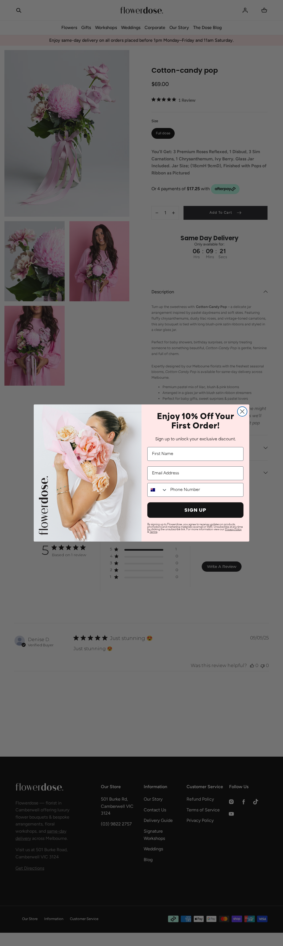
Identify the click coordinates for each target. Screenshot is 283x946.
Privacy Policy (233, 529)
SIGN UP (195, 509)
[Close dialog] (242, 411)
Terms (153, 532)
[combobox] (157, 489)
